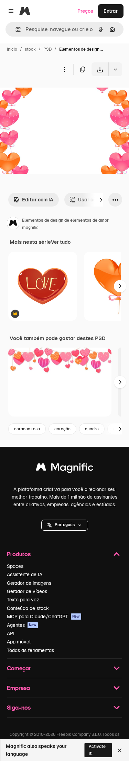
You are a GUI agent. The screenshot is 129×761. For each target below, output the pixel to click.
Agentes (21, 625)
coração (62, 429)
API (10, 633)
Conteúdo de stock (28, 608)
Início (12, 49)
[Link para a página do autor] (13, 224)
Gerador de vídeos (27, 591)
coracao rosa (27, 429)
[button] (64, 525)
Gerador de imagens (29, 583)
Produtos (19, 554)
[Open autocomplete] (15, 29)
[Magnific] (65, 468)
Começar (19, 668)
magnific (30, 227)
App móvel (19, 642)
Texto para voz (23, 600)
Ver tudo (61, 242)
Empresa (18, 687)
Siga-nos (19, 707)
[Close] (119, 750)
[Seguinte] (101, 200)
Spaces (15, 566)
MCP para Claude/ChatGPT (43, 616)
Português (65, 525)
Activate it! (97, 750)
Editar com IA (37, 200)
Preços (85, 11)
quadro (92, 429)
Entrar (111, 11)
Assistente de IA (24, 574)
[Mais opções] (64, 69)
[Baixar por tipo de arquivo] (115, 69)
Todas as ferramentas (30, 650)
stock (30, 49)
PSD (47, 49)
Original (44, 92)
